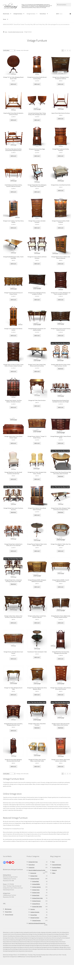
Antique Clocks (36, 892)
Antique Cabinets (36, 887)
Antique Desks (35, 895)
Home (4, 19)
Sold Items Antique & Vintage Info (37, 923)
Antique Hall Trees (33, 862)
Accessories (33, 873)
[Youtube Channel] (13, 862)
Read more (60, 368)
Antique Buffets (36, 884)
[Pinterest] (10, 862)
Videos (53, 873)
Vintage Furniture (31, 13)
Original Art (31, 867)
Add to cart (13, 84)
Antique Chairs (35, 889)
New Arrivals (6, 13)
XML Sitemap (8, 909)
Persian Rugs (33, 915)
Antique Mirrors (36, 903)
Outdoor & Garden (34, 912)
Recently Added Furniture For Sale (15, 32)
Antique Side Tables (37, 906)
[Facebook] (4, 862)
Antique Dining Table (37, 898)
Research (54, 870)
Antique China (33, 876)
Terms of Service (9, 914)
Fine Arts (32, 909)
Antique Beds (35, 881)
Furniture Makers (56, 867)
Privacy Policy (8, 912)
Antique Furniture (18, 13)
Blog (53, 862)
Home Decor (43, 13)
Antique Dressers (36, 901)
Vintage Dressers (36, 920)
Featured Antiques (56, 864)
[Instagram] (7, 862)
